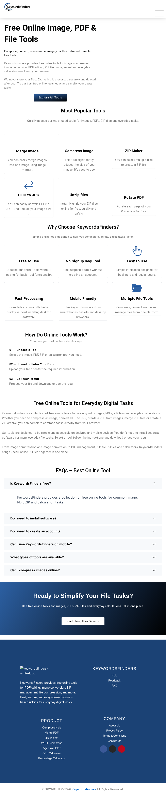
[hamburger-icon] (159, 13)
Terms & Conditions (114, 735)
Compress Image (79, 151)
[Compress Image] (79, 140)
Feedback (114, 680)
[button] (83, 483)
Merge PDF (52, 732)
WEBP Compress (51, 743)
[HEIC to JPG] (29, 184)
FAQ (114, 685)
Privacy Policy (114, 730)
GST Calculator (52, 753)
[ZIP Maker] (134, 140)
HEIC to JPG (28, 195)
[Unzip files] (79, 184)
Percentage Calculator (51, 758)
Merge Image (27, 151)
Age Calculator (52, 748)
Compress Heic (51, 727)
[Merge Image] (27, 141)
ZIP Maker (134, 151)
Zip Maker (52, 737)
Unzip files (79, 195)
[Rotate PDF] (134, 187)
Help (114, 675)
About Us (114, 725)
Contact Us (114, 740)
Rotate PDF (134, 197)
